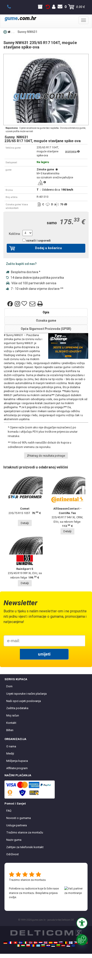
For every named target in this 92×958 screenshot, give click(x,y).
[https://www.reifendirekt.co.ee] (53, 945)
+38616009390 (11, 7)
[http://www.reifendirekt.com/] (73, 945)
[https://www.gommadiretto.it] (25, 943)
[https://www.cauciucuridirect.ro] (33, 945)
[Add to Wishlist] (24, 304)
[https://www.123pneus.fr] (10, 943)
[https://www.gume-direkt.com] (61, 943)
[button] (82, 923)
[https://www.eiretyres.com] (18, 945)
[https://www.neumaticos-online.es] (50, 943)
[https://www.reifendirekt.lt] (58, 945)
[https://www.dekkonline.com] (30, 943)
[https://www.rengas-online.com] (71, 943)
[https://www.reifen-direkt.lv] (63, 945)
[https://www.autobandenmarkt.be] (65, 943)
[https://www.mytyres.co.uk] (45, 943)
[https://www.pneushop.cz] (75, 943)
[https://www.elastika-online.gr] (38, 945)
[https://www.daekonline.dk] (35, 943)
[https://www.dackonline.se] (20, 943)
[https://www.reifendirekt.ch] (15, 943)
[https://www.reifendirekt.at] (55, 943)
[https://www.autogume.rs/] (68, 945)
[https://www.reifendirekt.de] (5, 943)
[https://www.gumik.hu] (23, 945)
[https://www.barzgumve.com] (43, 945)
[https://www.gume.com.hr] (48, 945)
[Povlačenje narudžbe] (48, 7)
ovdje (12, 897)
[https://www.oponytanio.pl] (28, 945)
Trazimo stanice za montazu (27, 879)
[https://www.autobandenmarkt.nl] (40, 943)
